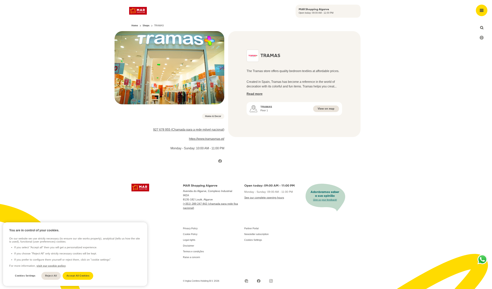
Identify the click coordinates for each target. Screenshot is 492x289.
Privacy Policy (190, 228)
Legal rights (189, 240)
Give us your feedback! (325, 199)
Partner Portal (251, 228)
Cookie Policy (190, 234)
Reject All (51, 275)
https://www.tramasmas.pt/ (206, 138)
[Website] (246, 281)
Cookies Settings (253, 240)
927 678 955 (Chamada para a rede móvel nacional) (188, 129)
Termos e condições (193, 251)
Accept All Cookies (78, 275)
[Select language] (481, 38)
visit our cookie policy (51, 265)
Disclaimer (188, 245)
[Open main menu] (481, 10)
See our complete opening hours (264, 197)
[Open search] (481, 28)
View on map (326, 108)
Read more (255, 94)
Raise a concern (191, 257)
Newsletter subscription (256, 234)
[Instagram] (271, 281)
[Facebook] (220, 161)
